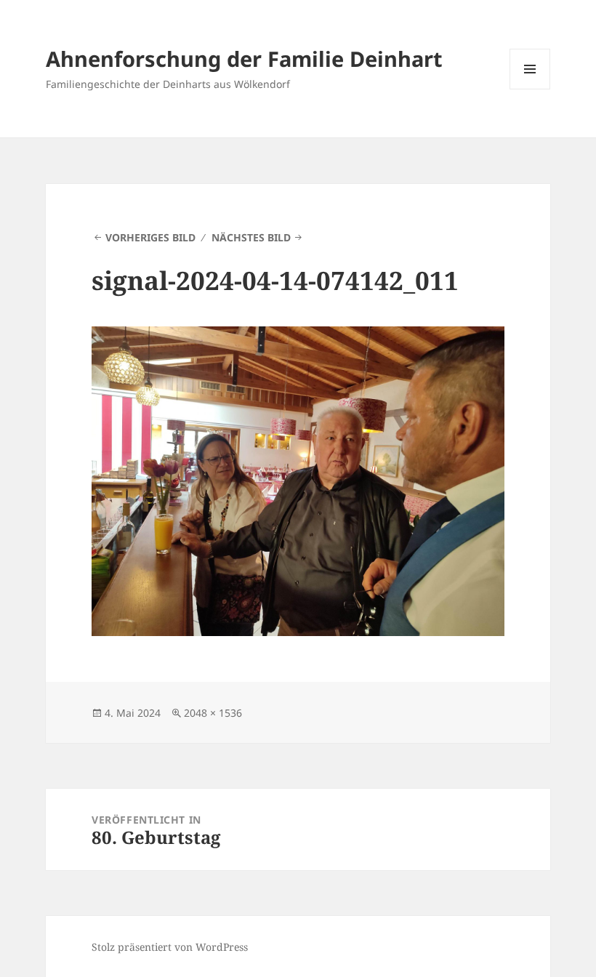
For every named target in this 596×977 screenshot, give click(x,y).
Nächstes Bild (251, 237)
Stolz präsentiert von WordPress (170, 947)
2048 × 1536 (213, 713)
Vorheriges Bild (150, 237)
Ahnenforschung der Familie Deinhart (244, 58)
